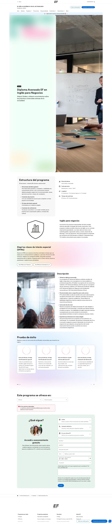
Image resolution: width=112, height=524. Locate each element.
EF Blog (58, 516)
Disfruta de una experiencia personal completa (73, 435)
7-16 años (20, 516)
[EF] (56, 2)
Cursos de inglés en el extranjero (44, 519)
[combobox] (29, 400)
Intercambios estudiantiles (42, 516)
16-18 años (20, 519)
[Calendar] (90, 458)
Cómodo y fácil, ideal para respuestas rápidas (72, 428)
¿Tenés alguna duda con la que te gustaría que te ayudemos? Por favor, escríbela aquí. (73, 467)
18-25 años (20, 521)
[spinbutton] (59, 459)
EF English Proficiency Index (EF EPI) (64, 519)
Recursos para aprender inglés (63, 521)
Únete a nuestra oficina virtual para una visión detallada (75, 421)
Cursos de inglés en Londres (43, 521)
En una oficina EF (66, 433)
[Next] (94, 384)
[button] (19, 2)
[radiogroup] (75, 427)
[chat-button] (109, 521)
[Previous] (91, 384)
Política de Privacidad (70, 479)
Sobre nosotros (79, 516)
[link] (30, 7)
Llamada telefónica (66, 426)
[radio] (75, 420)
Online (63, 419)
